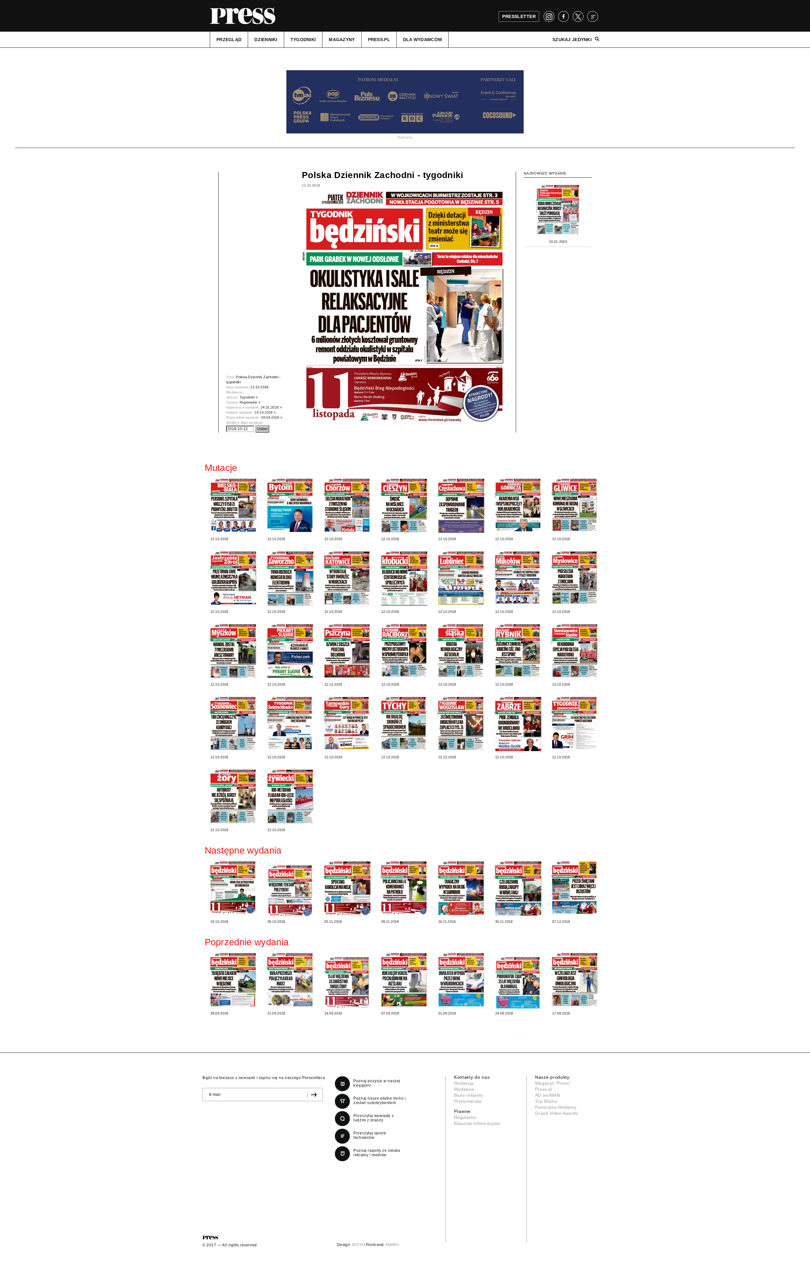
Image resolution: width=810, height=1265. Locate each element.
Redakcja (464, 1083)
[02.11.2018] (347, 888)
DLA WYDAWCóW (422, 39)
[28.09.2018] (233, 979)
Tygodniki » (249, 397)
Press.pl (543, 1089)
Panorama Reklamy (555, 1107)
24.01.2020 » (271, 407)
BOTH (357, 1245)
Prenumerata (468, 1101)
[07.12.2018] (575, 887)
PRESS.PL (379, 39)
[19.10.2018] (233, 887)
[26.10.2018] (290, 890)
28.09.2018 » (271, 417)
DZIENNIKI (265, 39)
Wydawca (464, 1089)
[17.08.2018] (575, 979)
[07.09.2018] (404, 979)
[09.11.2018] (404, 888)
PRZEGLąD (228, 39)
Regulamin (465, 1117)
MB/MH (392, 1245)
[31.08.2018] (461, 979)
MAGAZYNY (342, 39)
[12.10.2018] (233, 505)
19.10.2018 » (265, 412)
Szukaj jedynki (572, 39)
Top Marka (546, 1101)
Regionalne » (250, 402)
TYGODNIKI (303, 39)
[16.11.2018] (461, 888)
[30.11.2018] (518, 888)
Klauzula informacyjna (477, 1123)
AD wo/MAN (547, 1095)
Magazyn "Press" (553, 1083)
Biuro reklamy (468, 1095)
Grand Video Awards (556, 1113)
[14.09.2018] (347, 981)
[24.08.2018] (518, 981)
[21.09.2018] (290, 979)
